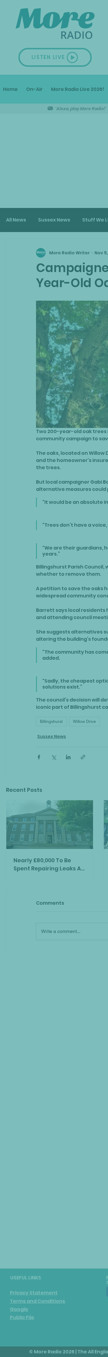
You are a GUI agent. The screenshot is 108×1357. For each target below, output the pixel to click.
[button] (79, 734)
